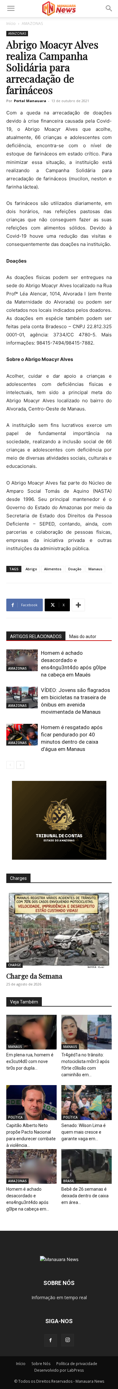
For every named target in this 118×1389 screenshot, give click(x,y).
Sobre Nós (40, 1363)
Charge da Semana (34, 975)
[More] (78, 605)
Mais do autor (82, 636)
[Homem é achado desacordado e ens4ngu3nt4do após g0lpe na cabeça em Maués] (22, 660)
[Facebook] (50, 1340)
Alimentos (52, 569)
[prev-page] (10, 765)
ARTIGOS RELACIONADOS (36, 636)
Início (11, 23)
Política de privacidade (76, 1363)
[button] (11, 8)
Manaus (95, 569)
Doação (74, 569)
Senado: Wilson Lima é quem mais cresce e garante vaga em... (83, 1132)
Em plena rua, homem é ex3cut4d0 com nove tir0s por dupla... (29, 1061)
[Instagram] (67, 1340)
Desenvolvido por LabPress (59, 1370)
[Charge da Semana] (59, 929)
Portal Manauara (30, 100)
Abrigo (31, 569)
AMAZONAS (32, 23)
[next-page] (20, 765)
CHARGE (14, 965)
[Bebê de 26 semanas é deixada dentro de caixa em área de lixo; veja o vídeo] (86, 1166)
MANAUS (15, 1046)
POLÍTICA (15, 1117)
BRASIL (68, 1181)
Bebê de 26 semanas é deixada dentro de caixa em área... (85, 1196)
